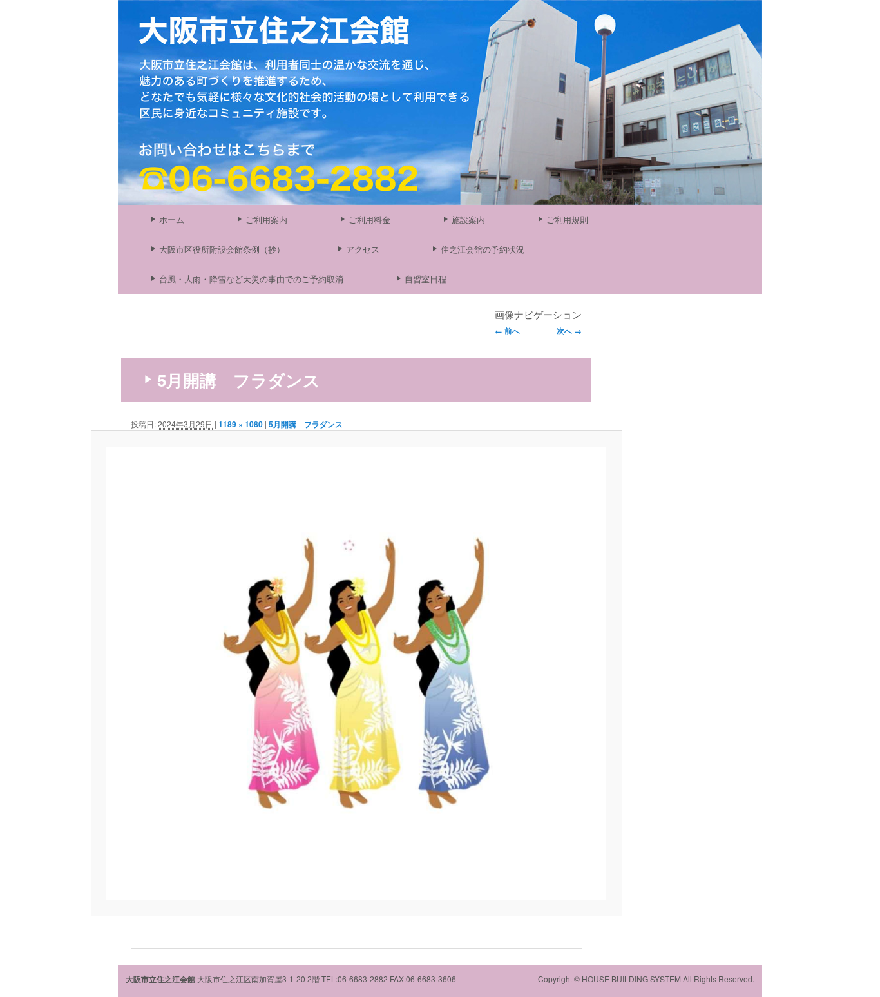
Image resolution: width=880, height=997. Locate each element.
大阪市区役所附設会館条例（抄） (222, 249)
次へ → (569, 330)
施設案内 (468, 219)
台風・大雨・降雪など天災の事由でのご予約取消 (251, 279)
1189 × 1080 (240, 424)
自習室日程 (425, 279)
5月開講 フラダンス (306, 424)
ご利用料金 (369, 219)
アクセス (362, 249)
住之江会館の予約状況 (482, 249)
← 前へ (507, 330)
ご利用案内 (266, 219)
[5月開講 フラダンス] (356, 674)
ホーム (171, 219)
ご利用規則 (567, 219)
